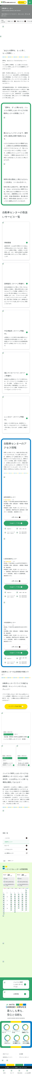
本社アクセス (6, 1054)
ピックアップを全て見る (15, 706)
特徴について (11, 21)
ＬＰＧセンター (9, 849)
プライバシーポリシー (24, 1057)
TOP (4, 860)
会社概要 (21, 1054)
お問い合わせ (21, 2)
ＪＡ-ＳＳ (7, 838)
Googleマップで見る (15, 523)
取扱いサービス (20, 21)
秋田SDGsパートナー (7, 1057)
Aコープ (7, 845)
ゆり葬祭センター (9, 853)
